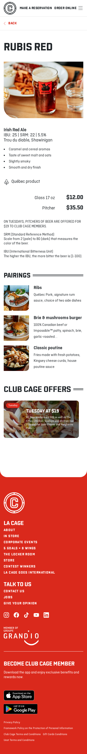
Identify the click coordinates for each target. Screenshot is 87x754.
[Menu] (80, 8)
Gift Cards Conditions (55, 734)
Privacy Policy (12, 722)
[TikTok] (26, 615)
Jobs (8, 597)
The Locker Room (19, 554)
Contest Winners (19, 566)
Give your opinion (20, 603)
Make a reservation (36, 8)
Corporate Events (20, 542)
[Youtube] (36, 615)
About (9, 530)
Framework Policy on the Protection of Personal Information (38, 728)
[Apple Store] (20, 695)
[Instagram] (6, 615)
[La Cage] (10, 8)
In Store (11, 536)
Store (9, 560)
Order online (65, 8)
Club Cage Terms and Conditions (22, 734)
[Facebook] (16, 615)
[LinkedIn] (46, 615)
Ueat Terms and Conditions (19, 740)
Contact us (14, 591)
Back (12, 23)
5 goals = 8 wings (20, 548)
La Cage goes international (29, 572)
